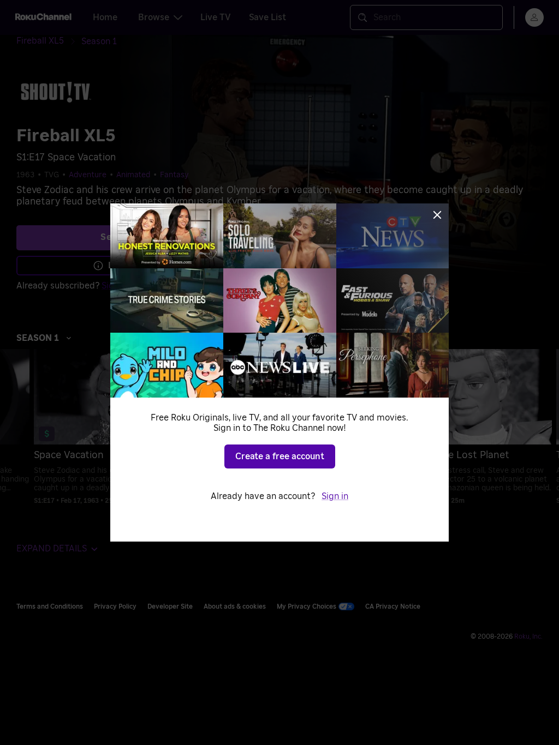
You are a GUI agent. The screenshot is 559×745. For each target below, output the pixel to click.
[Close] (437, 215)
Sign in (335, 496)
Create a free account (279, 456)
